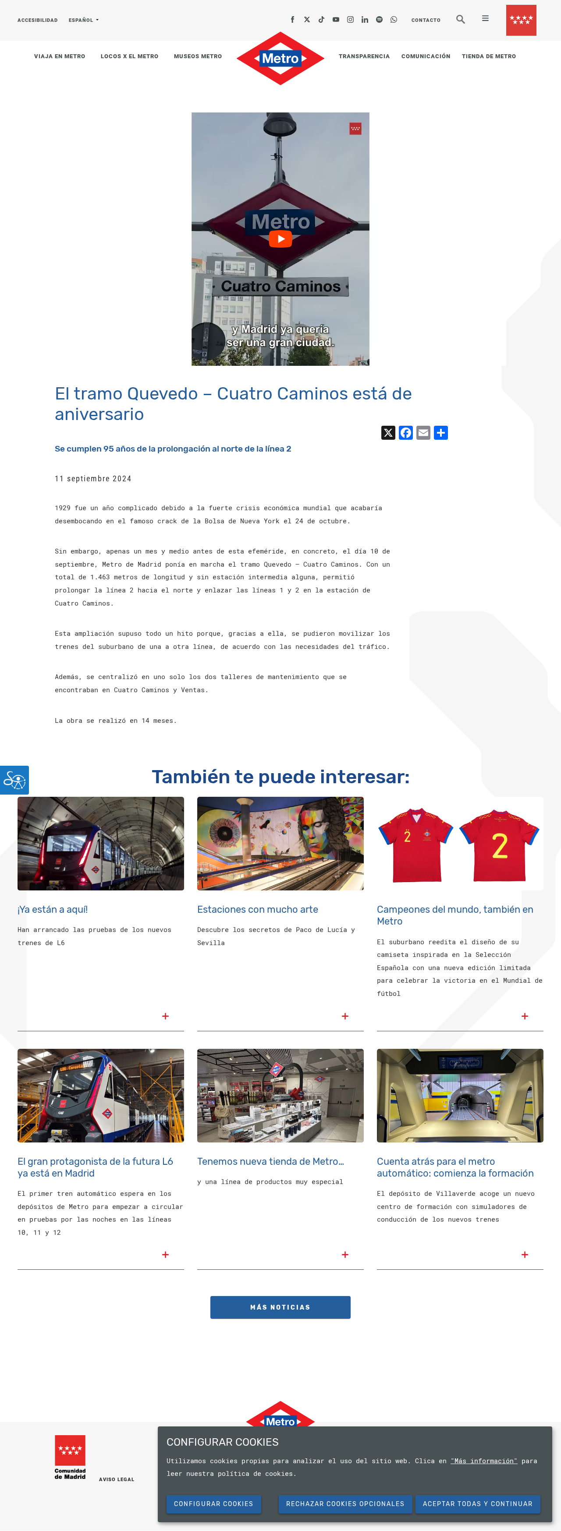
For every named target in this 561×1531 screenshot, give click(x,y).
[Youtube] (336, 16)
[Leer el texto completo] (165, 1017)
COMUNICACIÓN (426, 56)
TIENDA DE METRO (489, 56)
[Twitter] (307, 16)
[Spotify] (379, 16)
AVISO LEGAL (117, 1479)
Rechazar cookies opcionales (345, 1504)
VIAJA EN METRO (59, 56)
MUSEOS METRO (198, 56)
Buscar (466, 23)
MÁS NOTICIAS (280, 1307)
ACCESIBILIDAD (38, 20)
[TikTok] (321, 16)
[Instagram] (350, 16)
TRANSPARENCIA (364, 56)
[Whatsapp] (394, 16)
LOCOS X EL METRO (130, 56)
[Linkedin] (365, 16)
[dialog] (355, 1474)
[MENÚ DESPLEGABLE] (481, 19)
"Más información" (484, 1460)
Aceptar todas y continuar (478, 1504)
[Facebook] (292, 16)
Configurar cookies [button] (214, 1504)
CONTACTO (426, 20)
